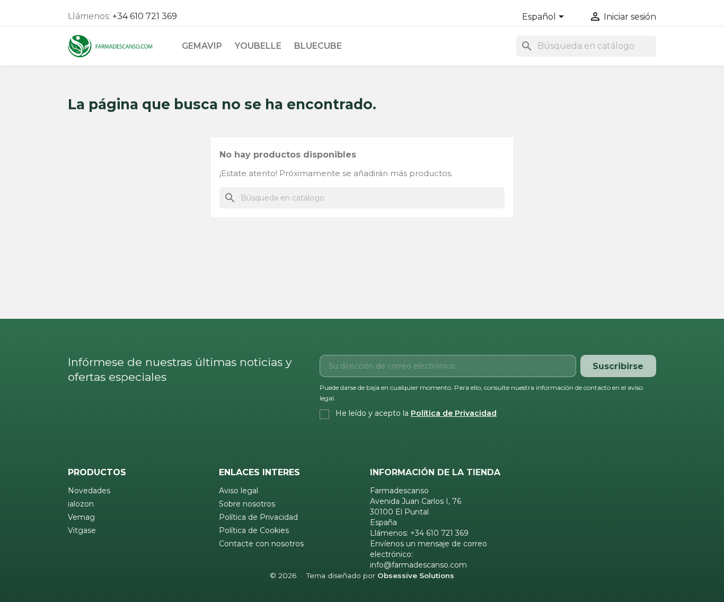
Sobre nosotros (247, 504)
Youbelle (258, 46)
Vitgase (82, 530)
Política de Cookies (254, 530)
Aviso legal (238, 490)
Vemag (81, 517)
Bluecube (318, 46)
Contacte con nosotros (261, 543)
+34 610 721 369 (144, 16)
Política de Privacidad (454, 413)
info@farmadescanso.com (418, 565)
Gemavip (202, 46)
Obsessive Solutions (415, 575)
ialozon (81, 504)
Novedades (89, 490)
